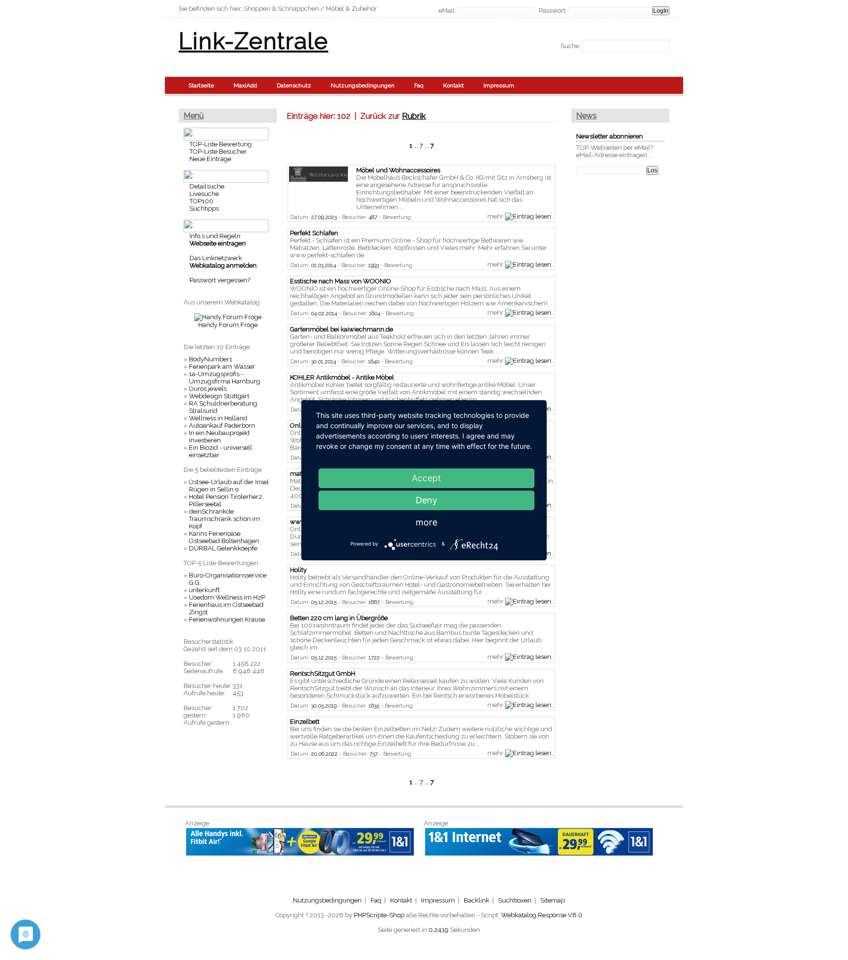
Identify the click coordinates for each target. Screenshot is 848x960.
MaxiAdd (245, 85)
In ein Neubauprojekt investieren (219, 436)
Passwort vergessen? (219, 280)
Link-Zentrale (253, 41)
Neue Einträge (210, 159)
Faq (419, 85)
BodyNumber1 (210, 359)
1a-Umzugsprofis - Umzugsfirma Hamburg (224, 377)
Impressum (498, 85)
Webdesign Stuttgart (219, 396)
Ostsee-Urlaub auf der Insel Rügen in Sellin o (229, 485)
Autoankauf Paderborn (222, 425)
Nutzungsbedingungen (363, 85)
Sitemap (552, 900)
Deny (426, 500)
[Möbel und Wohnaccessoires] (318, 179)
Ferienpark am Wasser (222, 366)
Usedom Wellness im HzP (227, 597)
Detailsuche (206, 186)
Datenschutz (294, 85)
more (426, 522)
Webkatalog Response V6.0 (542, 915)
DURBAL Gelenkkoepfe (223, 548)
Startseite (201, 85)
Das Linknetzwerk (215, 258)
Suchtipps (204, 208)
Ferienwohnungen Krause (227, 619)
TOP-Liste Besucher (218, 151)
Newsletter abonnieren (609, 136)
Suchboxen (514, 900)
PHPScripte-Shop (379, 915)
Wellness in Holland (218, 418)
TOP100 (201, 201)
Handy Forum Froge (228, 325)
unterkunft (204, 590)
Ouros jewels (208, 388)
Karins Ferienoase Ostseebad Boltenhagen (224, 537)
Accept (426, 478)
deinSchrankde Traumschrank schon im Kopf (224, 519)
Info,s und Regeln (214, 236)
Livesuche (204, 193)
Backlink (476, 900)
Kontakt (453, 85)
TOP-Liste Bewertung (220, 144)
